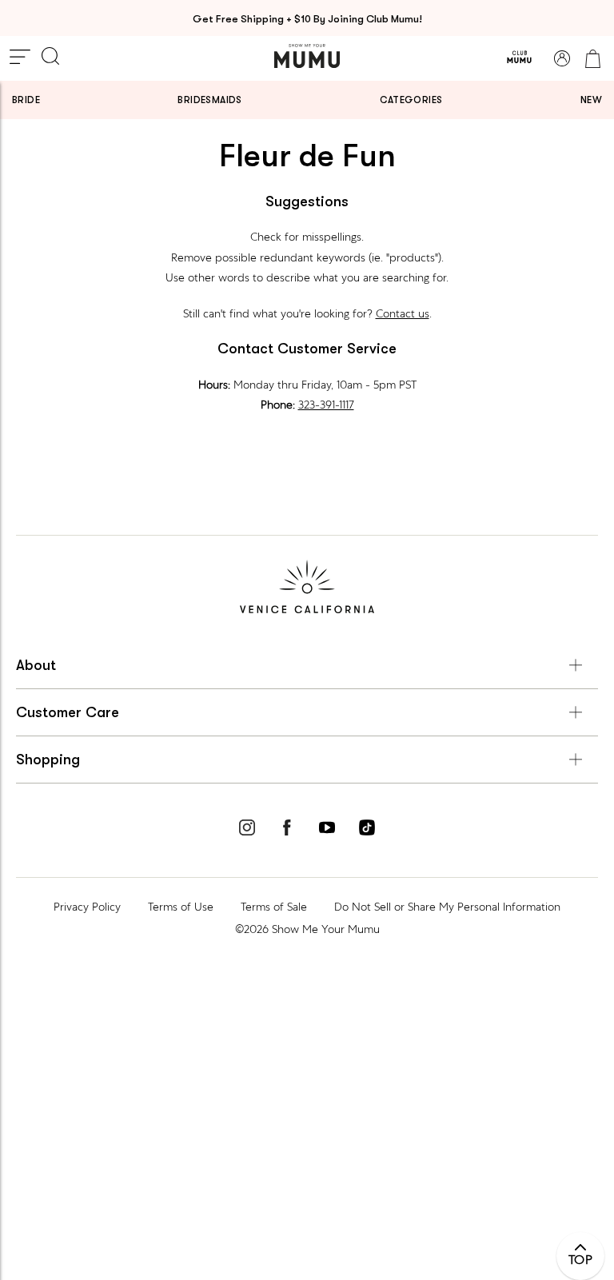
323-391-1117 (326, 404)
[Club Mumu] (519, 58)
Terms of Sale (274, 906)
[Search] (50, 57)
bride (26, 100)
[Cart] (592, 58)
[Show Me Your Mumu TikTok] (367, 829)
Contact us (402, 313)
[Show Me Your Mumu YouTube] (327, 829)
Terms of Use (180, 906)
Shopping (48, 760)
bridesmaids (209, 100)
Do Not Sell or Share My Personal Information (447, 906)
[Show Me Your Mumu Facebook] (287, 829)
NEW (591, 100)
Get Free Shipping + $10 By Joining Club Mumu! (307, 19)
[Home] (307, 56)
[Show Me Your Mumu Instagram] (247, 829)
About (36, 665)
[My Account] (562, 58)
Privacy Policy (87, 906)
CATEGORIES (411, 100)
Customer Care (67, 712)
